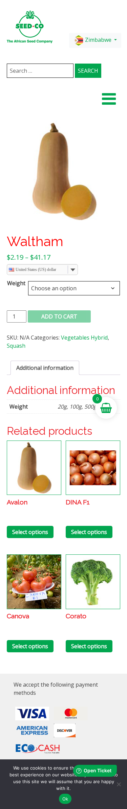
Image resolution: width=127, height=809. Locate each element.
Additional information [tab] (44, 368)
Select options (30, 532)
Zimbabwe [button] (98, 40)
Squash (16, 345)
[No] (118, 784)
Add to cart (59, 316)
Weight (16, 283)
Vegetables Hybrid (84, 337)
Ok (65, 799)
